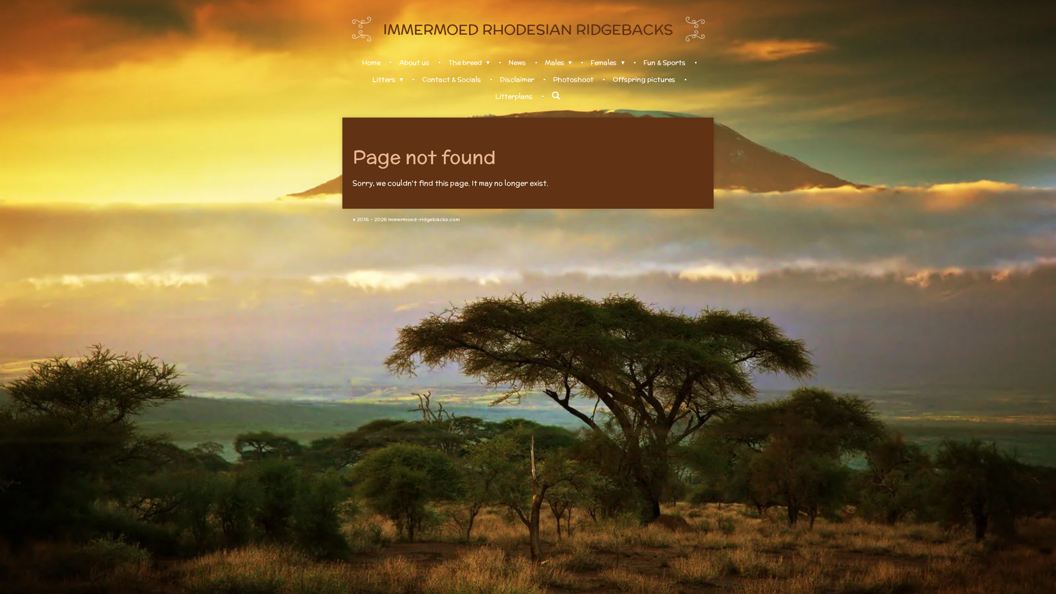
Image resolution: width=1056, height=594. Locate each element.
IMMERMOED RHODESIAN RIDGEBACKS (528, 29)
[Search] (556, 96)
